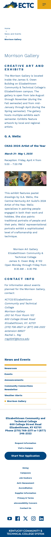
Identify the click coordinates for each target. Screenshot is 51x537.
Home (7, 28)
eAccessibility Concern (25, 503)
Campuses (25, 473)
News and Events (13, 34)
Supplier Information (25, 493)
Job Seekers (25, 478)
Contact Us (25, 508)
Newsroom (11, 368)
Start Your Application (25, 455)
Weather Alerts (13, 395)
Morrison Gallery (16, 401)
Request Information (25, 443)
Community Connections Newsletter (19, 388)
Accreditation (25, 488)
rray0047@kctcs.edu (17, 338)
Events (8, 374)
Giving (25, 468)
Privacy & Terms (25, 498)
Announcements (14, 380)
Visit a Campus (25, 448)
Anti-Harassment (25, 483)
